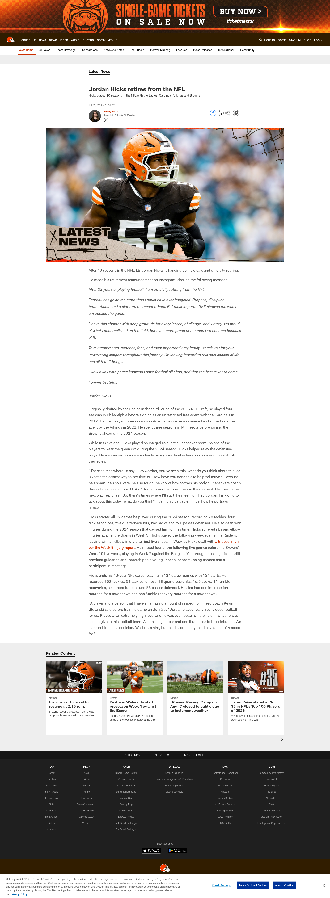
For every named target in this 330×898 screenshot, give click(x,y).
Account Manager (126, 785)
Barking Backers (225, 810)
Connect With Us (271, 810)
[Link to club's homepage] (10, 39)
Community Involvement (271, 772)
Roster (51, 772)
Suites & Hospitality (126, 791)
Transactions (51, 798)
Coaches (51, 779)
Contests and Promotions (225, 772)
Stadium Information (271, 816)
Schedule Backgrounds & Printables (174, 779)
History (51, 823)
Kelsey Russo (111, 111)
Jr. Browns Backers (225, 804)
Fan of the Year (225, 785)
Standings (51, 810)
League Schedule (174, 791)
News (86, 772)
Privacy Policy (19, 894)
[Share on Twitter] (221, 115)
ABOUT (271, 766)
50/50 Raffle (225, 823)
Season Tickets (126, 779)
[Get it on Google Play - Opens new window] (177, 852)
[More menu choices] (117, 39)
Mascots (225, 791)
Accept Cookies (284, 885)
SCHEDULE (174, 766)
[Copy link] (236, 113)
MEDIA (86, 766)
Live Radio (86, 798)
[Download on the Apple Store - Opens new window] (151, 851)
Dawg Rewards (225, 816)
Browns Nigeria (271, 785)
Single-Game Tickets (126, 772)
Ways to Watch (86, 816)
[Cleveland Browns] (165, 868)
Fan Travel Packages (126, 829)
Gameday (225, 779)
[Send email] (228, 115)
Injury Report (51, 791)
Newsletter (271, 798)
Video (87, 779)
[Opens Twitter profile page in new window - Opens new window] (106, 120)
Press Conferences (86, 804)
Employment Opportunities (271, 823)
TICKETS (126, 766)
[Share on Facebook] (213, 115)
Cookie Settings (221, 885)
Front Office (51, 816)
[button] (160, 739)
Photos (86, 785)
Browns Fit (271, 779)
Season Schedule (174, 772)
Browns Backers (225, 798)
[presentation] (282, 740)
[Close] (324, 885)
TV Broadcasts (86, 810)
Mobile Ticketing (126, 810)
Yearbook (51, 829)
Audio (87, 791)
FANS (225, 766)
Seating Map (126, 804)
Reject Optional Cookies (253, 885)
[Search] (260, 39)
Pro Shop (271, 791)
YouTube (86, 823)
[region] (165, 886)
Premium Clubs (126, 798)
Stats (51, 804)
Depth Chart (51, 785)
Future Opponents (174, 785)
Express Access (126, 816)
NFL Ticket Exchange (126, 823)
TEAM (51, 766)
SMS (271, 804)
